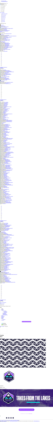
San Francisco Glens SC (9, 180)
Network (5, 3)
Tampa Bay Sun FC (7, 30)
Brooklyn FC (2, 34)
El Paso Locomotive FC (9, 37)
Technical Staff (4, 313)
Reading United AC (7, 172)
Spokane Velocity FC (7, 79)
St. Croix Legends (7, 187)
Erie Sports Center (7, 132)
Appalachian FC (6, 109)
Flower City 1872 (7, 243)
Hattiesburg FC (6, 140)
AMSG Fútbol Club (7, 225)
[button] (1, 307)
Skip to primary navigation (4, 1)
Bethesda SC (5, 112)
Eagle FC (4, 130)
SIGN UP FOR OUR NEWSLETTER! (26, 409)
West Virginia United (7, 201)
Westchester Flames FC (8, 202)
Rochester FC (5, 177)
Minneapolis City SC (7, 160)
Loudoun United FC (7, 40)
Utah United (4, 195)
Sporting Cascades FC (8, 83)
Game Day (2, 317)
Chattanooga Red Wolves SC (10, 71)
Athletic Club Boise (7, 70)
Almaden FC (5, 107)
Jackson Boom (5, 145)
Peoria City (4, 169)
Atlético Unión (5, 111)
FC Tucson (4, 136)
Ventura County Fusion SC (10, 196)
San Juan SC (4, 270)
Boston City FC (6, 115)
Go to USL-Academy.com (3, 302)
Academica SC (5, 103)
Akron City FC (5, 105)
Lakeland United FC (7, 147)
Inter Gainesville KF (7, 144)
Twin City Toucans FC (8, 194)
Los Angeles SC (6, 251)
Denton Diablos (6, 128)
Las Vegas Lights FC (7, 39)
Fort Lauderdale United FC (10, 28)
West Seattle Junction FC (9, 200)
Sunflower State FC (7, 191)
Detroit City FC (6, 36)
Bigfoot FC (4, 113)
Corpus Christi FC (7, 72)
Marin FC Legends (7, 156)
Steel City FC (5, 276)
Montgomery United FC (9, 161)
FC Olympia (4, 242)
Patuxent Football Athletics (10, 261)
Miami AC (4, 158)
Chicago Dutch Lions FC (9, 121)
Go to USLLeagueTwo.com (3, 220)
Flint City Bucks (6, 137)
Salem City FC (5, 178)
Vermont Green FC (7, 280)
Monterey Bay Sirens (7, 255)
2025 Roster (5, 311)
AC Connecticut (6, 102)
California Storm (6, 230)
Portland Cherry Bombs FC (10, 264)
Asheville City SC (7, 110)
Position (1, 338)
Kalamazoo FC (5, 146)
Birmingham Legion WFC (10, 228)
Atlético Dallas (5, 51)
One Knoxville (5, 260)
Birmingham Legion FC (9, 33)
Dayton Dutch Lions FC (9, 127)
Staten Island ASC (7, 189)
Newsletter (4, 319)
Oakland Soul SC (7, 259)
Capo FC (4, 118)
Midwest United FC (7, 159)
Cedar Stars (4, 232)
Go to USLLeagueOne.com (3, 99)
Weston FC (4, 203)
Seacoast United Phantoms (10, 182)
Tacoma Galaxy (6, 277)
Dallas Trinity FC (7, 26)
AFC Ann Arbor (6, 223)
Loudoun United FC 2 (8, 153)
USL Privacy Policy (10, 420)
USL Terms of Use (6, 420)
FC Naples (4, 75)
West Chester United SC (9, 199)
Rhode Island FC (6, 46)
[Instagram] (1, 31)
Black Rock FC (6, 114)
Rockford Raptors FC (8, 269)
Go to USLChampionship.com (3, 67)
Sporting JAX (5, 29)
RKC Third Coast (7, 176)
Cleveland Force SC (7, 124)
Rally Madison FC (7, 265)
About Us (2, 309)
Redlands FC (5, 174)
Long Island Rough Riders (10, 250)
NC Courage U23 (7, 256)
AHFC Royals (5, 104)
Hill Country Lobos (7, 142)
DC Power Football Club (4, 27)
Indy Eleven (4, 38)
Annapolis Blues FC (7, 108)
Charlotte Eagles (6, 119)
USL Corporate (1, 12)
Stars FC (2, 188)
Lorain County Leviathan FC (10, 152)
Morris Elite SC (6, 162)
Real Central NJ (6, 173)
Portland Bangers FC (7, 170)
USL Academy (2, 11)
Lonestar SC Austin (7, 249)
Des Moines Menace (7, 129)
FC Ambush (4, 133)
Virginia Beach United (8, 197)
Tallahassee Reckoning (8, 278)
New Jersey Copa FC (7, 163)
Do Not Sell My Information (16, 420)
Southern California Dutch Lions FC (13, 274)
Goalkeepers (3, 338)
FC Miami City (5, 134)
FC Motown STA (7, 135)
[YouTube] (1, 100)
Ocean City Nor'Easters (8, 167)
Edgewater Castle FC (7, 239)
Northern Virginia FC (7, 166)
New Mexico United (7, 43)
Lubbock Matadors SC (8, 155)
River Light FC (6, 267)
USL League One (3, 7)
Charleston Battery (7, 35)
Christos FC (4, 122)
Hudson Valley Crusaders (9, 245)
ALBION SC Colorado (8, 106)
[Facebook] (0, 31)
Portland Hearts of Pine (3, 77)
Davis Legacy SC (7, 126)
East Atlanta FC (6, 131)
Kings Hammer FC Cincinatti (10, 247)
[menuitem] (1, 326)
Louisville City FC (3, 41)
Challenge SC (5, 233)
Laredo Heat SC (6, 148)
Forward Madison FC (8, 73)
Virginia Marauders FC (8, 198)
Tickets (2, 315)
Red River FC (5, 175)
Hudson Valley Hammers (9, 143)
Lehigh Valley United (7, 149)
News (2, 318)
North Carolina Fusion (8, 258)
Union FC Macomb (7, 279)
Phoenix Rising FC (7, 45)
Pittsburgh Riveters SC (8, 262)
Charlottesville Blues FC (9, 234)
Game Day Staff (5, 314)
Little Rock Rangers (7, 150)
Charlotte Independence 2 (9, 120)
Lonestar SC (4, 151)
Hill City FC (4, 141)
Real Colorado (5, 266)
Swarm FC (4, 185)
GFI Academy (5, 139)
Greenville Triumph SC (8, 74)
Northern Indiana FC (7, 165)
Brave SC (4, 116)
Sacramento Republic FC (9, 47)
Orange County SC (7, 44)
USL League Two (3, 8)
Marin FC (4, 252)
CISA (2, 123)
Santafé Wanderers (7, 181)
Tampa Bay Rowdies (7, 49)
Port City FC (4, 171)
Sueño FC (4, 190)
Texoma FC (4, 192)
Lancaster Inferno (7, 248)
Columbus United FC (7, 125)
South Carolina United (8, 184)
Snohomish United (7, 183)
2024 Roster (5, 312)
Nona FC (4, 164)
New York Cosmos (7, 76)
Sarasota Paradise (7, 78)
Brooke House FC (7, 117)
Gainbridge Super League (4, 13)
